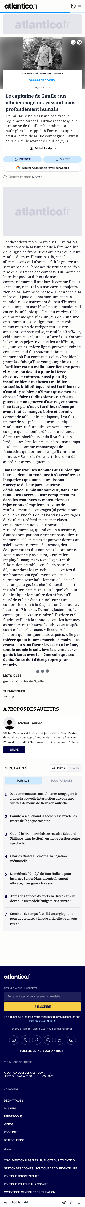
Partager (25, 159)
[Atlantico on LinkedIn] (48, 1040)
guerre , (9, 681)
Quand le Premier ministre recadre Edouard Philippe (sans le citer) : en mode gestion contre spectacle (45, 838)
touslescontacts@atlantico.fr (42, 1050)
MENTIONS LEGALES (25, 1160)
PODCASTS (11, 1132)
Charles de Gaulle (30, 681)
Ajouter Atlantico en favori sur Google (45, 167)
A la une (27, 73)
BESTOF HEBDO (14, 1140)
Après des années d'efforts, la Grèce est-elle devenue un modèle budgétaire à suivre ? (43, 898)
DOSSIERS (10, 1108)
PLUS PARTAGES (61, 780)
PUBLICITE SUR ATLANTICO (57, 1160)
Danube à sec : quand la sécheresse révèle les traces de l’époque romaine (43, 818)
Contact (48, 1076)
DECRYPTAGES (13, 1100)
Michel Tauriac (44, 148)
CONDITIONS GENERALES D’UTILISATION (29, 1192)
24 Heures (58, 768)
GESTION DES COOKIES (18, 1168)
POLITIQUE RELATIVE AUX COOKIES (26, 1184)
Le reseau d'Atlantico (18, 1076)
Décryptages (43, 73)
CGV (7, 1160)
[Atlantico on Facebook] (36, 1040)
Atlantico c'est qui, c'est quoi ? (24, 1072)
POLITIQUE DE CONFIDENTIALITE (56, 1168)
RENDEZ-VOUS (13, 1116)
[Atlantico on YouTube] (71, 1040)
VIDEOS (8, 1124)
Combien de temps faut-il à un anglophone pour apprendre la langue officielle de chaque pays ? (44, 918)
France (58, 73)
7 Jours (74, 768)
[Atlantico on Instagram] (59, 1040)
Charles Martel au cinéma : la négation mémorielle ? (38, 858)
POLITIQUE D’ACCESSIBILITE (21, 1176)
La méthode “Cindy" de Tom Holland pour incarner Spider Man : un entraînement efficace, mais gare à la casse (40, 878)
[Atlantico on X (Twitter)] (25, 1040)
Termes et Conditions (42, 1020)
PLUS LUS (23, 780)
